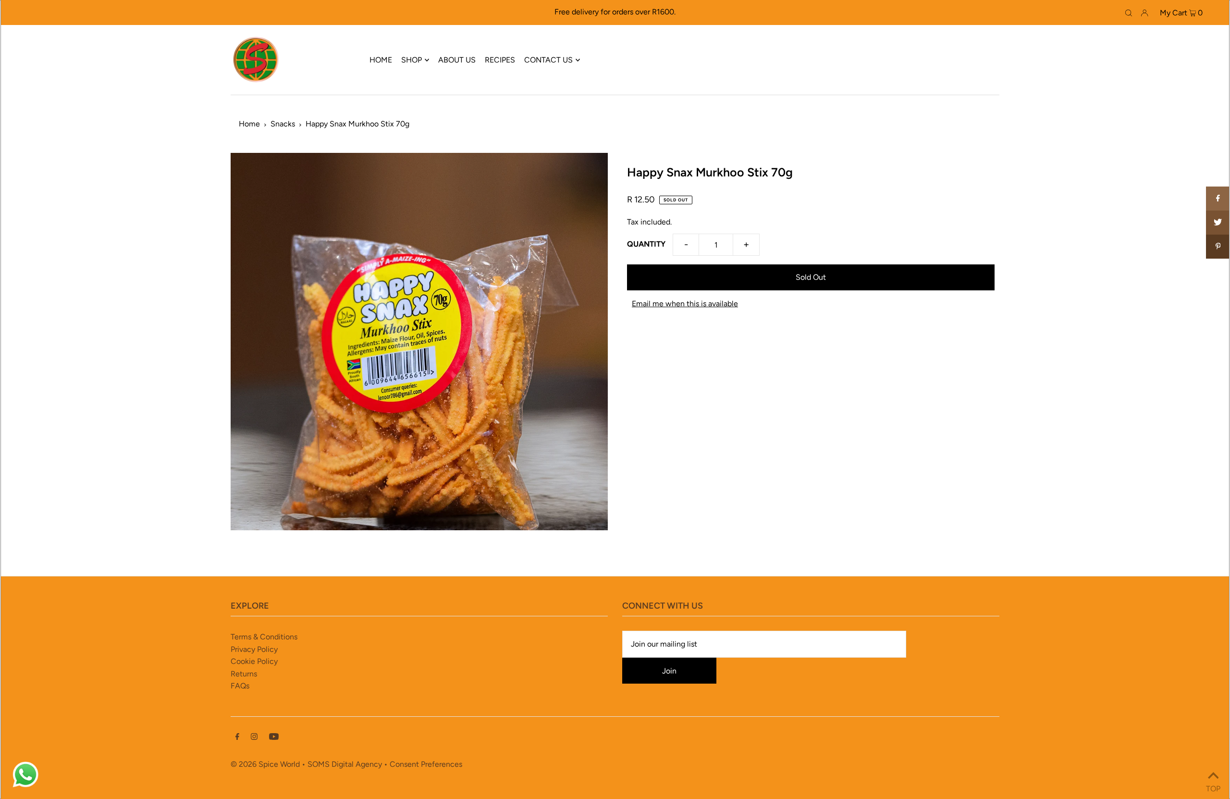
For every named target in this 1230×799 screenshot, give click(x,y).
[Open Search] (1128, 12)
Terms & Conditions (264, 636)
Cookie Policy (254, 661)
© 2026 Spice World (265, 764)
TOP (1213, 786)
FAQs (240, 685)
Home (249, 123)
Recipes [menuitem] (500, 59)
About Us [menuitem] (457, 59)
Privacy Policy (254, 649)
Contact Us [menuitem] (548, 59)
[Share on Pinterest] (1218, 247)
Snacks (283, 123)
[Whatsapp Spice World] (25, 786)
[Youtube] (274, 737)
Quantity (646, 244)
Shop (411, 59)
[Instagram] (254, 737)
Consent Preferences (426, 764)
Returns (244, 673)
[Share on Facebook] (1218, 199)
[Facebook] (237, 737)
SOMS (319, 764)
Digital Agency (357, 764)
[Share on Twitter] (1218, 223)
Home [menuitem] (380, 59)
